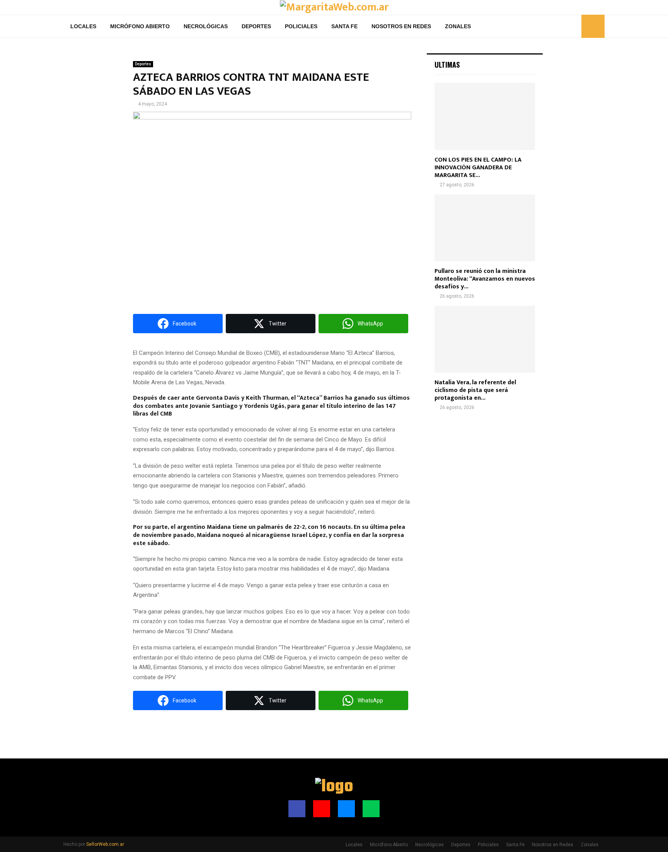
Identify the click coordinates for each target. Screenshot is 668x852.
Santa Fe (344, 26)
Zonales (458, 26)
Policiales (301, 26)
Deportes (256, 26)
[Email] (565, 26)
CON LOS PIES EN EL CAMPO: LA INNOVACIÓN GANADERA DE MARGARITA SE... (478, 168)
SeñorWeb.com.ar (105, 844)
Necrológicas (206, 26)
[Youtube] (556, 26)
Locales (83, 26)
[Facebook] (548, 26)
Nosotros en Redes (401, 26)
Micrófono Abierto (140, 26)
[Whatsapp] (573, 26)
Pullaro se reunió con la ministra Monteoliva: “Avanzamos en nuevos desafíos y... (485, 279)
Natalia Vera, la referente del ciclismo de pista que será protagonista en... (475, 390)
